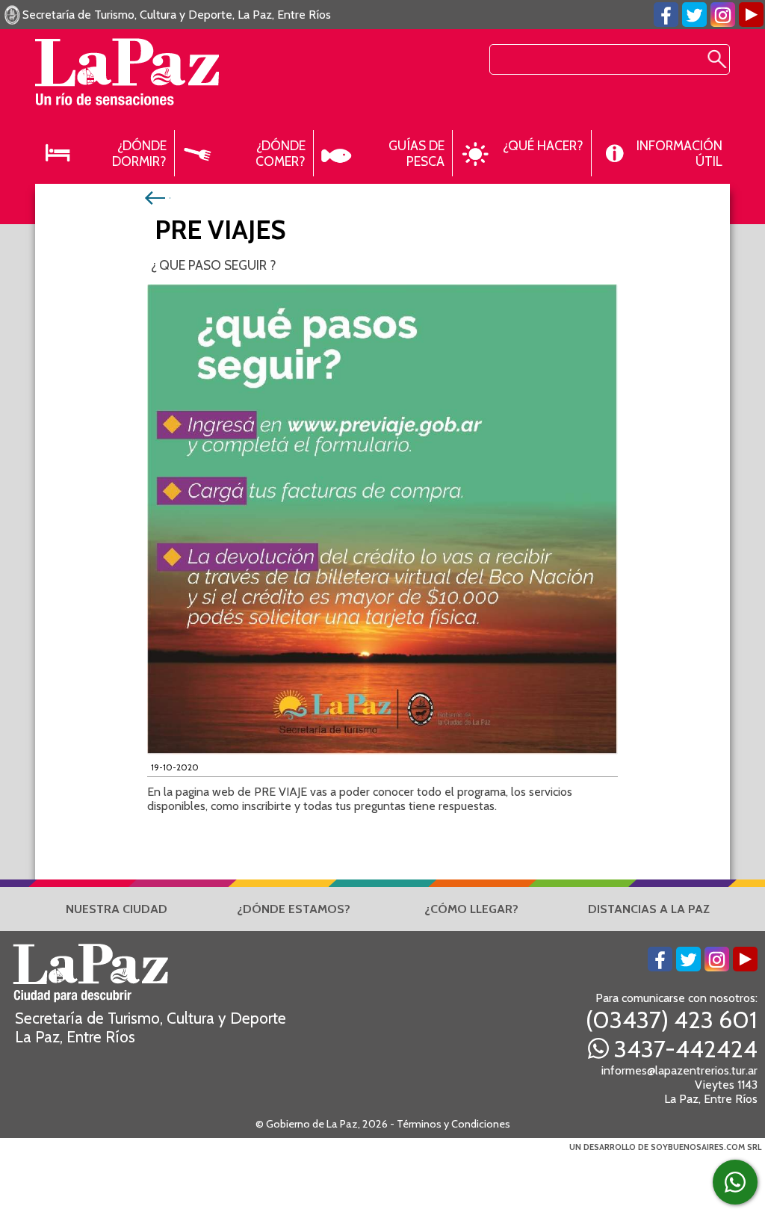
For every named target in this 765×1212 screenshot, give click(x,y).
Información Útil (679, 153)
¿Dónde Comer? (280, 153)
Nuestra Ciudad (116, 909)
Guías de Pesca (416, 153)
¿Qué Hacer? (543, 145)
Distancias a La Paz (649, 909)
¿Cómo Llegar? (471, 909)
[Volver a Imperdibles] (156, 197)
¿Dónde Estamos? (293, 909)
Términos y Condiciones (453, 1124)
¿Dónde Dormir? (139, 153)
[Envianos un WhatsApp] (735, 1182)
